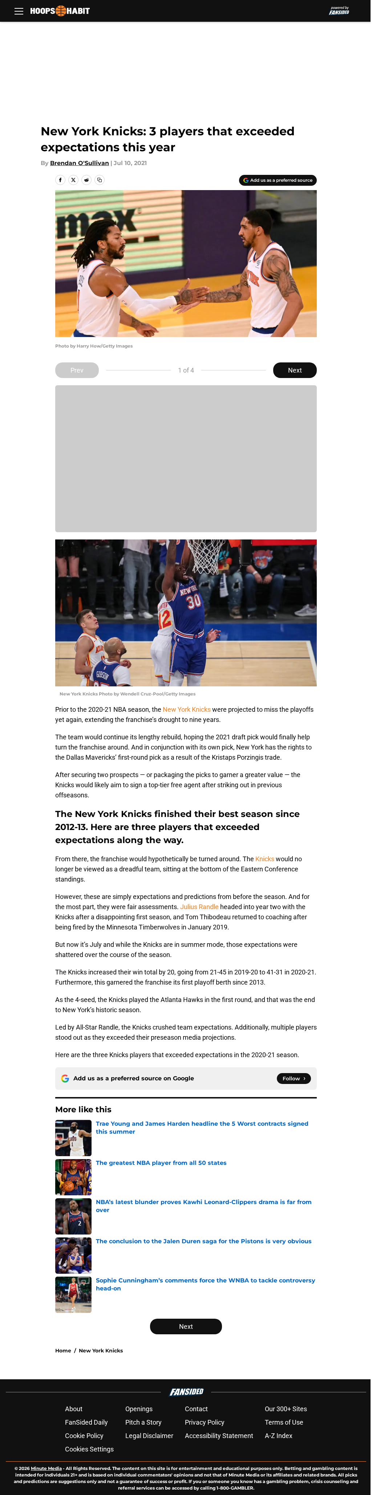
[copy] (99, 180)
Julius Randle (199, 907)
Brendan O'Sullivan (79, 163)
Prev (77, 370)
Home (63, 1350)
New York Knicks (187, 709)
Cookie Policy (84, 1435)
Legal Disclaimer (149, 1435)
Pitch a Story (143, 1422)
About (73, 1409)
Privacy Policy (205, 1422)
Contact (196, 1409)
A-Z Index (278, 1435)
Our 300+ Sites (286, 1409)
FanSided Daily (86, 1422)
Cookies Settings (89, 1449)
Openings (139, 1409)
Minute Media (46, 1468)
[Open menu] (19, 11)
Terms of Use (284, 1422)
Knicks (264, 859)
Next (295, 370)
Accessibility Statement (219, 1435)
